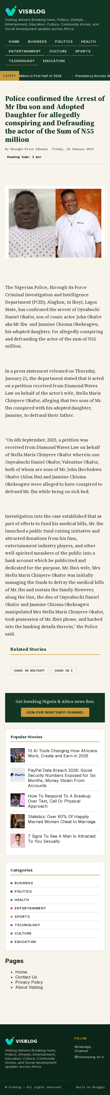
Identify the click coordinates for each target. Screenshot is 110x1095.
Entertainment (25, 51)
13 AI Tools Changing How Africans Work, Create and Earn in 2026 (62, 753)
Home (14, 41)
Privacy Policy (29, 982)
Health (88, 41)
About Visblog (29, 987)
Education (54, 61)
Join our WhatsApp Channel (55, 712)
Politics (64, 41)
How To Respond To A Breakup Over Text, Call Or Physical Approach (59, 801)
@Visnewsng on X (89, 1057)
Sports (83, 51)
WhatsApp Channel (82, 1049)
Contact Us (26, 977)
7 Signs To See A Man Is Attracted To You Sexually (61, 839)
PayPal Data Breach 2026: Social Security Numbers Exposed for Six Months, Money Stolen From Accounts (62, 778)
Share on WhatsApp (29, 670)
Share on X (64, 670)
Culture (58, 51)
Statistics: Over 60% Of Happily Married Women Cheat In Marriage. (62, 819)
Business (37, 41)
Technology (22, 61)
